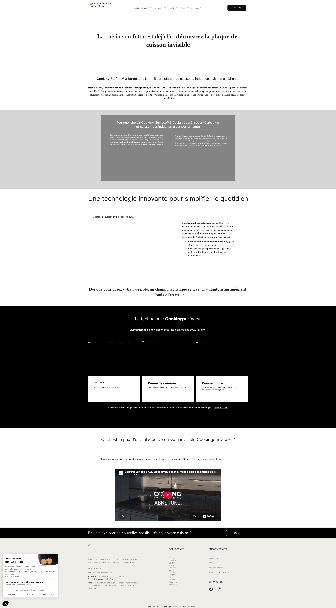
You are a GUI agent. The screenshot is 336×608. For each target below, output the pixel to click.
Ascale (171, 558)
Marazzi (172, 570)
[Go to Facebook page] (211, 589)
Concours (213, 572)
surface (190, 318)
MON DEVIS (237, 8)
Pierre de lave (175, 579)
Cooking (174, 318)
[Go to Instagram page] (219, 589)
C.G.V (211, 563)
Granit (171, 565)
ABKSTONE (221, 407)
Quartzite (173, 582)
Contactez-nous (216, 558)
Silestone (173, 584)
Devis (236, 533)
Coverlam (173, 560)
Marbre (172, 572)
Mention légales (216, 568)
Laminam (173, 568)
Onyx (171, 577)
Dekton (172, 563)
